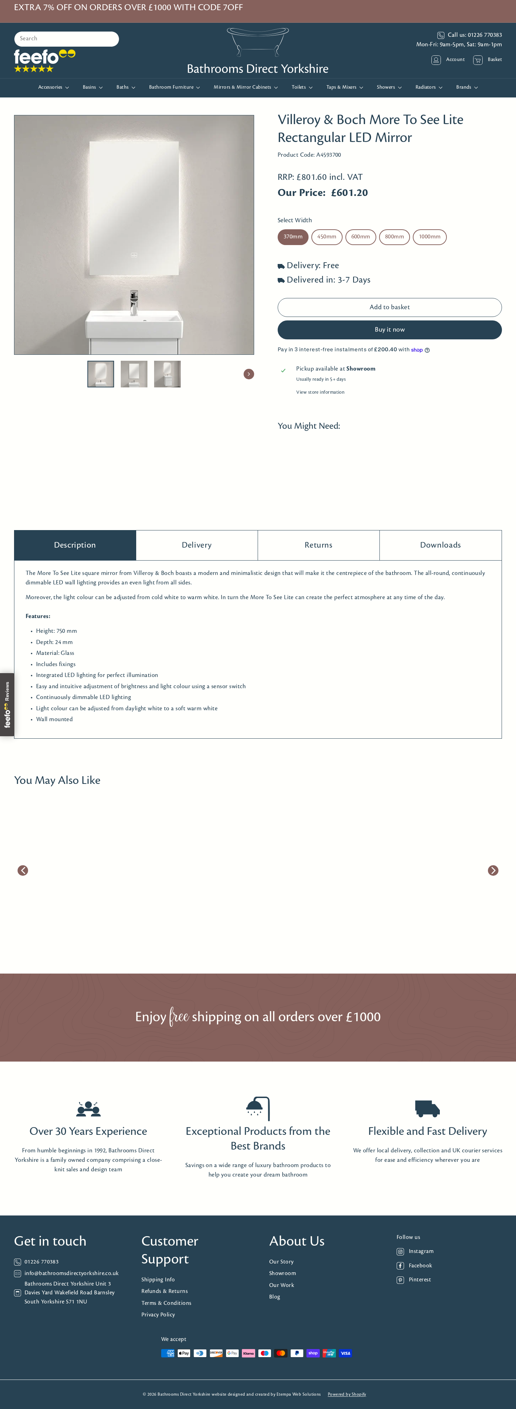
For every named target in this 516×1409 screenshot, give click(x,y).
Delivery (197, 545)
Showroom (282, 1273)
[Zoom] (134, 234)
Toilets (299, 87)
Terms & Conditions (166, 1303)
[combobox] (66, 39)
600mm (360, 237)
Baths (123, 87)
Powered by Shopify (347, 1394)
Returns (318, 545)
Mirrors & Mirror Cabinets (243, 87)
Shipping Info (158, 1280)
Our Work (282, 1285)
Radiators (426, 87)
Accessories (51, 87)
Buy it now (390, 329)
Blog (274, 1297)
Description (75, 545)
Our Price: (302, 193)
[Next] (249, 374)
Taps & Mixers (342, 87)
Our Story (281, 1262)
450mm (326, 237)
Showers (386, 87)
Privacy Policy (158, 1315)
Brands (464, 87)
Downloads (440, 545)
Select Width (295, 220)
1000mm (430, 237)
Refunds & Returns (164, 1291)
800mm (394, 237)
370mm (293, 237)
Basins (90, 87)
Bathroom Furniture (172, 87)
